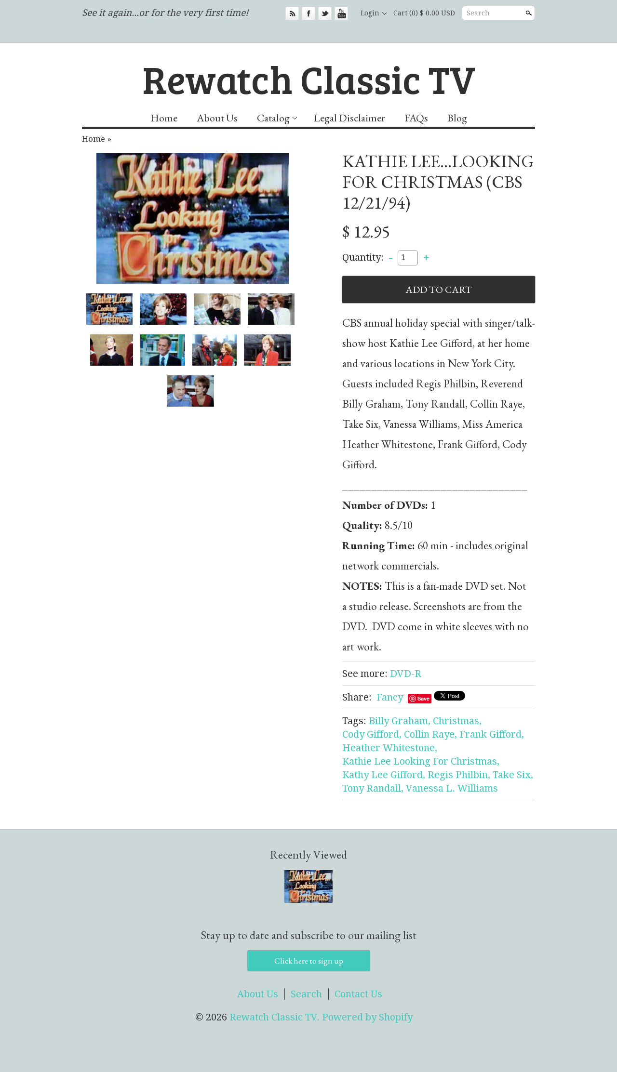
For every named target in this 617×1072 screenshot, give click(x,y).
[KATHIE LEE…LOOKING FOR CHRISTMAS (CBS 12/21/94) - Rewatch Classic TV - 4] (271, 309)
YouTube (341, 13)
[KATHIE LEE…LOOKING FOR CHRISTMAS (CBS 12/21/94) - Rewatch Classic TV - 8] (267, 350)
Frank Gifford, (491, 734)
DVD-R (405, 673)
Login (370, 13)
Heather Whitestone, (389, 748)
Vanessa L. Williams (452, 788)
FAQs (416, 118)
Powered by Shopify (367, 1017)
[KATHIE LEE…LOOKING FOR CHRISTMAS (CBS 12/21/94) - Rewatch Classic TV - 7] (214, 350)
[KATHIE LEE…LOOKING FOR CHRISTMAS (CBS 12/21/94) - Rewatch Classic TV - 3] (217, 309)
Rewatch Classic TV (308, 79)
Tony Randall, (372, 788)
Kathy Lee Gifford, (383, 775)
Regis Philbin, (459, 775)
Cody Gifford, (372, 734)
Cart (424, 13)
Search (478, 13)
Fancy (389, 697)
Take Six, (513, 775)
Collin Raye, (430, 734)
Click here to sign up (308, 960)
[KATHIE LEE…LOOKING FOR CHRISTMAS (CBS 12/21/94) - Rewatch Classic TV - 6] (162, 350)
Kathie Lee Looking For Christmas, (420, 761)
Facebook (308, 13)
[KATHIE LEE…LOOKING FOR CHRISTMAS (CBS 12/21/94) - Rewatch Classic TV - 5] (111, 350)
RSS (292, 13)
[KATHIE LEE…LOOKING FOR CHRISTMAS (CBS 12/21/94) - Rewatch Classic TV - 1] (192, 218)
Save (423, 698)
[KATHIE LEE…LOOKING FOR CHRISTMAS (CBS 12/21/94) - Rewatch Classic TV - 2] (163, 309)
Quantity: (363, 257)
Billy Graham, (399, 721)
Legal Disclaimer (349, 118)
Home (163, 118)
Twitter (325, 13)
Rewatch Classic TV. (275, 1017)
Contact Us (358, 994)
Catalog (273, 118)
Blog (457, 118)
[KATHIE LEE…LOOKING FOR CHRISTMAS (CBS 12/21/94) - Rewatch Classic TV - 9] (190, 391)
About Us (217, 118)
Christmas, (457, 721)
